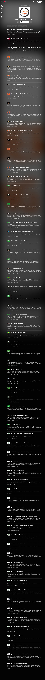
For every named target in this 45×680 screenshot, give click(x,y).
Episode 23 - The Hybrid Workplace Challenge (19, 580)
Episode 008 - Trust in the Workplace (17, 470)
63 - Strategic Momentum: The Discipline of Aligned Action (21, 93)
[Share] (18, 22)
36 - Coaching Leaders (15, 360)
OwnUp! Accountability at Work (25, 5)
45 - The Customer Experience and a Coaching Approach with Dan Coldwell (24, 259)
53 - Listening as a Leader (15, 185)
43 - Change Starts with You (16, 277)
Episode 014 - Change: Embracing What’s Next (19, 663)
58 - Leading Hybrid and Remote (16, 139)
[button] (24, 22)
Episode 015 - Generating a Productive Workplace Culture (21, 654)
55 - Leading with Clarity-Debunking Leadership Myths (20, 167)
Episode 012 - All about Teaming (16, 461)
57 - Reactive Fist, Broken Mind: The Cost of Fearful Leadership (22, 148)
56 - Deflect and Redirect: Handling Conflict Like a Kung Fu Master (22, 158)
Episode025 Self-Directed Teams (17, 562)
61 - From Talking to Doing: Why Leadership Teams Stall (21, 112)
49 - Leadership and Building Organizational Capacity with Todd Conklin (24, 222)
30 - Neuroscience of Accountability (17, 396)
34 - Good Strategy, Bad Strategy (17, 341)
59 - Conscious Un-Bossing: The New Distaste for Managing (21, 130)
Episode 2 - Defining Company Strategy (18, 543)
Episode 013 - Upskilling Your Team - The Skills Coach (20, 442)
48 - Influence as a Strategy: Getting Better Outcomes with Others (22, 231)
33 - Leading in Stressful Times (16, 369)
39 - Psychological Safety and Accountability (19, 314)
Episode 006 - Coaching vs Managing (17, 507)
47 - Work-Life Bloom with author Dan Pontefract (19, 240)
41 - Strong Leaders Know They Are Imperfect (19, 295)
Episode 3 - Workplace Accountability (17, 534)
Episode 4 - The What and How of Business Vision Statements (22, 525)
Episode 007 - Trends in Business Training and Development (22, 433)
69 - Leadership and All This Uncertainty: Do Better (20, 38)
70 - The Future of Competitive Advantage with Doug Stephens (22, 29)
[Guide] (2, 1)
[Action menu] (31, 22)
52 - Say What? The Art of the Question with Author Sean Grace (22, 194)
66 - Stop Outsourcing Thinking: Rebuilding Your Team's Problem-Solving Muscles (25, 66)
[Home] (6, 1)
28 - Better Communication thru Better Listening (19, 415)
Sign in (39, 1)
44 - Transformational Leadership (17, 268)
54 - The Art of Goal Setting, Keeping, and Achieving (20, 176)
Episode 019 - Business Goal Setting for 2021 (19, 617)
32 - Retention (13, 378)
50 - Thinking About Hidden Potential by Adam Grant (20, 213)
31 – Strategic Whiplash (15, 387)
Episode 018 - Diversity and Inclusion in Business (20, 626)
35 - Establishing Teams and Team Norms (18, 332)
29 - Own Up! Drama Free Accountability (18, 406)
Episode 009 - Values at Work (16, 488)
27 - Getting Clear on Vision (16, 424)
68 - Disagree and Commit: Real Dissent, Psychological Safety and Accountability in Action (26, 48)
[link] (2, 6)
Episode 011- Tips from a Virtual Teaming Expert (19, 479)
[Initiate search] (33, 2)
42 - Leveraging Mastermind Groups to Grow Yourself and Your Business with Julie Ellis (26, 287)
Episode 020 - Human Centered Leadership (18, 608)
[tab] (14, 26)
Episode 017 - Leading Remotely (17, 635)
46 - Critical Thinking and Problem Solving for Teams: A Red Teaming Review (24, 249)
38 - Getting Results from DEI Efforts (17, 323)
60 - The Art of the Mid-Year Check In (17, 121)
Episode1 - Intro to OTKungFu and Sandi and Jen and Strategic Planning (24, 516)
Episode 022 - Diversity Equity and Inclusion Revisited (20, 589)
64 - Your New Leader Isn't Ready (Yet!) (18, 84)
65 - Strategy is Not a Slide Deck (16, 75)
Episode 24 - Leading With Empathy (17, 571)
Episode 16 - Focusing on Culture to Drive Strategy (20, 644)
